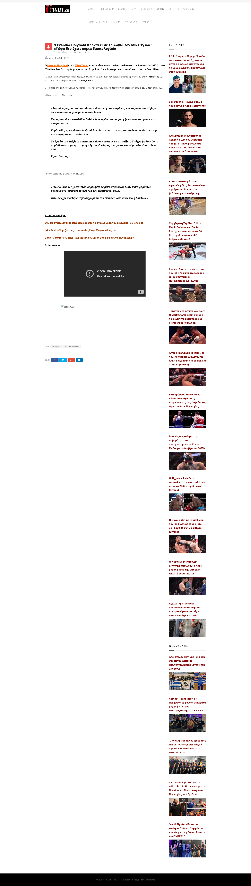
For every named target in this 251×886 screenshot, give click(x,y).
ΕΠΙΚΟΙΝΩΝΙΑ (107, 9)
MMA (134, 9)
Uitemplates (150, 879)
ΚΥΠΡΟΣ (145, 22)
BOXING (160, 9)
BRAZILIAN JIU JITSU (97, 22)
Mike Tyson (81, 65)
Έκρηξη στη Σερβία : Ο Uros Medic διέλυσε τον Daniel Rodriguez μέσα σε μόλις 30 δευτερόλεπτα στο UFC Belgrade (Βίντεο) (185, 231)
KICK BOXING (147, 9)
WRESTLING (188, 9)
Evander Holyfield (57, 65)
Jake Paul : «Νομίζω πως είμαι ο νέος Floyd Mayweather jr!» (80, 230)
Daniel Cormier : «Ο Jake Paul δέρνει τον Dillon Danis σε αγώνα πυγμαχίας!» (89, 237)
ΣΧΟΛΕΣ (122, 9)
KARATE (116, 22)
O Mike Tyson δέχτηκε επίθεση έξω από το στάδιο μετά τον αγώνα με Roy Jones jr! (94, 222)
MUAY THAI (174, 9)
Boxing (79, 52)
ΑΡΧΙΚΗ (91, 9)
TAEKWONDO (131, 22)
